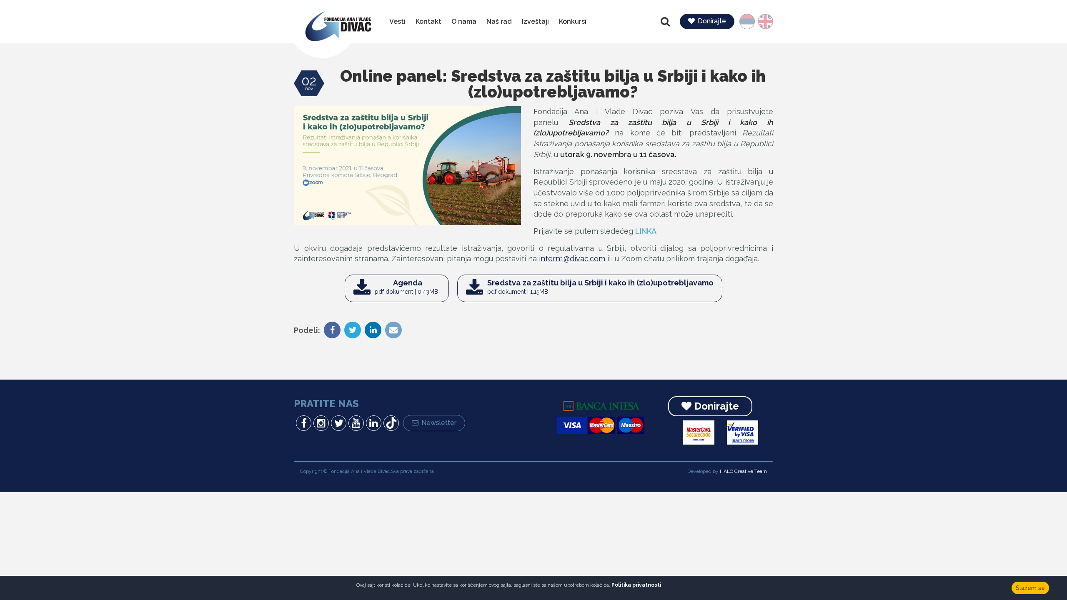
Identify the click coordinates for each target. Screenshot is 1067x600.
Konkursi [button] (572, 21)
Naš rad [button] (499, 21)
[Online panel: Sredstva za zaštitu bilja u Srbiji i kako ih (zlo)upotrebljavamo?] (407, 165)
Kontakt (428, 21)
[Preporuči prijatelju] (392, 331)
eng (762, 21)
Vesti (397, 21)
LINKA (645, 231)
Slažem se (1030, 588)
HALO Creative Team (743, 471)
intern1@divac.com (572, 258)
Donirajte (712, 21)
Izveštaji (535, 21)
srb (751, 21)
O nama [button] (463, 21)
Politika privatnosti (636, 585)
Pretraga (666, 22)
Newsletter (438, 423)
